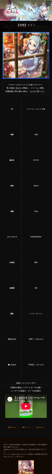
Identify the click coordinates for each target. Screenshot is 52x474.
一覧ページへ (26, 427)
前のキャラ (12, 427)
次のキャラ (40, 427)
